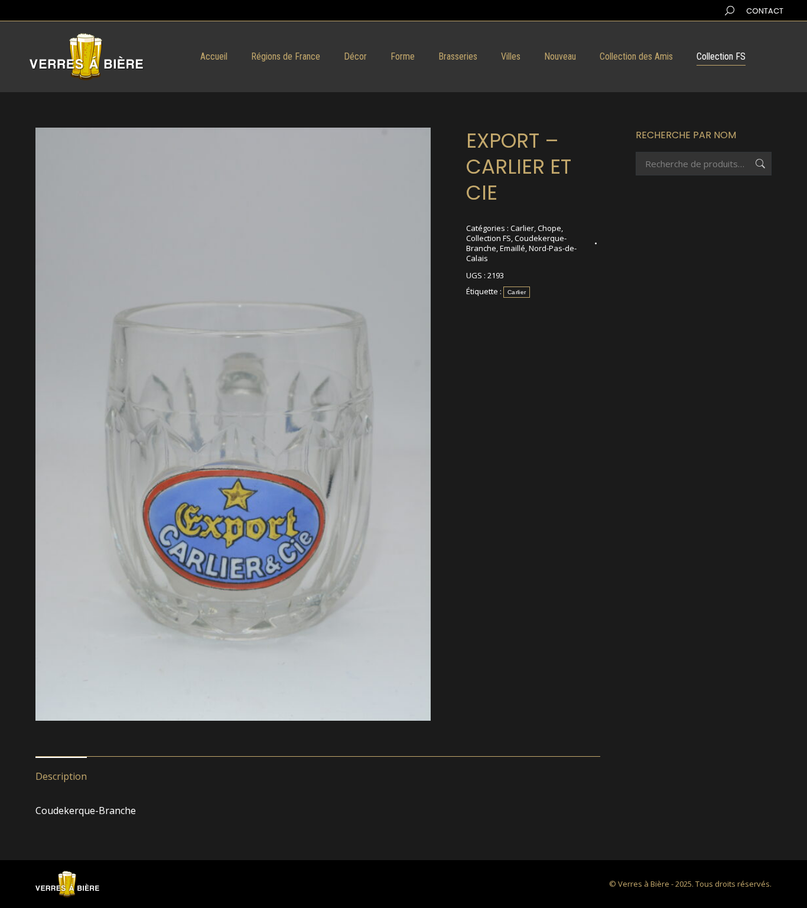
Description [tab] (61, 776)
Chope (549, 228)
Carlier (522, 228)
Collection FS (488, 238)
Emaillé (512, 248)
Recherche (759, 163)
